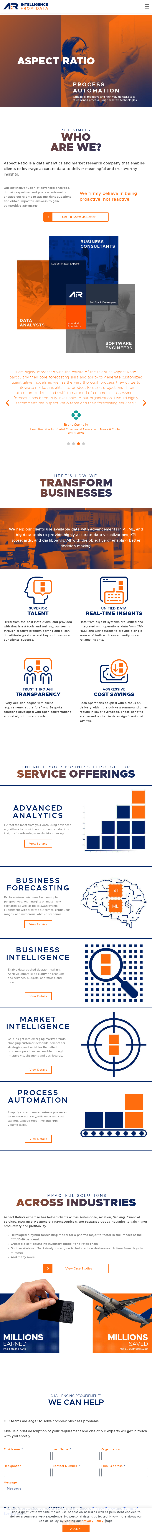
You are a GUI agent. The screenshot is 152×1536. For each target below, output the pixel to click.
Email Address (112, 1466)
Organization (110, 1449)
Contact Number (65, 1466)
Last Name (60, 1449)
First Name (12, 1449)
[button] (68, 443)
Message (10, 1482)
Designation (13, 1466)
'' (93, 1521)
